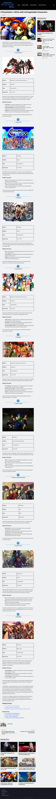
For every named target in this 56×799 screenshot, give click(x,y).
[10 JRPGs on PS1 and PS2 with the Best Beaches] (27, 777)
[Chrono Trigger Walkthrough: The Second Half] (9, 762)
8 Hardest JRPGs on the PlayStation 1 (12, 707)
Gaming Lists (40, 30)
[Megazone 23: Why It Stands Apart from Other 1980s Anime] (27, 747)
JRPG (30, 96)
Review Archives (42, 5)
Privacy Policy (4, 791)
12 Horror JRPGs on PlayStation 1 (11, 716)
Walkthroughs (25, 5)
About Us (4, 790)
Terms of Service (5, 795)
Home (19, 5)
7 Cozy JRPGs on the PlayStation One (12, 706)
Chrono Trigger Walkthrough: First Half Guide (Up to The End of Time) (49, 55)
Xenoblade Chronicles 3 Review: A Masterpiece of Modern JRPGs (17, 708)
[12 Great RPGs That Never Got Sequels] (9, 747)
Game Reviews (33, 5)
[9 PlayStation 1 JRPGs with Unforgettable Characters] (9, 777)
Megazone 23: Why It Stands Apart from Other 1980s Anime (48, 40)
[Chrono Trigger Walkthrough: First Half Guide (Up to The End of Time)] (27, 762)
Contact (3, 793)
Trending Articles (46, 30)
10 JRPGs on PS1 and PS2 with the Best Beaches (14, 717)
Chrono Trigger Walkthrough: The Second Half (48, 47)
